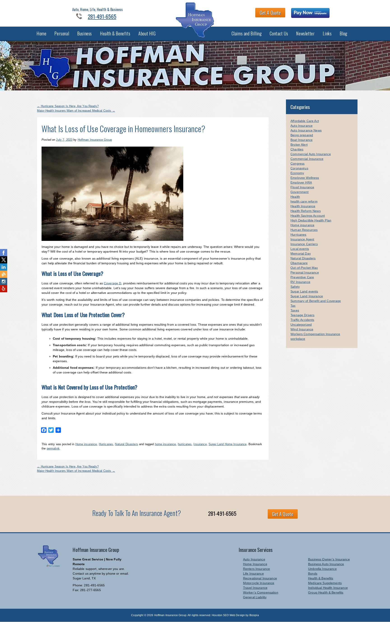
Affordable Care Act (304, 121)
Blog (343, 33)
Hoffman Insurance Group (95, 139)
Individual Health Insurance (328, 588)
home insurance (165, 444)
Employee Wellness (304, 178)
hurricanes (185, 444)
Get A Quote (270, 12)
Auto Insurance (301, 125)
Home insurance (86, 444)
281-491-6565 (102, 16)
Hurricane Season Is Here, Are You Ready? (68, 106)
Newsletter (305, 33)
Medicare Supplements (325, 583)
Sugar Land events (304, 291)
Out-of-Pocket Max (304, 268)
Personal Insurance (304, 272)
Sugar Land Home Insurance (228, 444)
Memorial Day (300, 253)
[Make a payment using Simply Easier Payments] (310, 13)
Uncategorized (301, 324)
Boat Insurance (301, 140)
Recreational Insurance (260, 578)
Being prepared (301, 135)
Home (41, 33)
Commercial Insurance (306, 159)
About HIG (147, 33)
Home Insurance (255, 564)
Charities (296, 149)
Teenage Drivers (302, 315)
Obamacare (299, 263)
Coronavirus (299, 168)
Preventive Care (302, 277)
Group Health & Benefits (325, 592)
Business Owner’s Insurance (329, 559)
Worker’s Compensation (260, 592)
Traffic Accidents (302, 320)
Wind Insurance (301, 329)
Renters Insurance (256, 569)
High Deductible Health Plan (310, 220)
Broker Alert (299, 144)
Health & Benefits (115, 33)
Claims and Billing (247, 33)
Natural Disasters (126, 444)
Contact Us (279, 33)
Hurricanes (106, 444)
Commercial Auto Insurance (310, 154)
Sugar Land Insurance (306, 296)
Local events (299, 249)
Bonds (312, 573)
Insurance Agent (302, 239)
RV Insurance (300, 282)
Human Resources (304, 230)
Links (327, 33)
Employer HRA (301, 182)
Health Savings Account (307, 215)
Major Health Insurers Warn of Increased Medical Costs (76, 110)
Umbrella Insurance (322, 569)
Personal (61, 33)
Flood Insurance (302, 187)
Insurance (200, 444)
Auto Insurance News (306, 130)
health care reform (304, 201)
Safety (295, 286)
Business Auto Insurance (326, 564)
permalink (53, 448)
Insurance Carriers (304, 244)
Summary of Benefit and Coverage (315, 301)
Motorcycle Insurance (258, 583)
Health (295, 196)
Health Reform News (305, 211)
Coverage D (112, 283)
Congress (297, 163)
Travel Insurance (255, 588)
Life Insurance (253, 573)
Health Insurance (302, 206)
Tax (292, 305)
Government (299, 192)
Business (84, 33)
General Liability (255, 597)
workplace (297, 339)
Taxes (294, 310)
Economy (297, 173)
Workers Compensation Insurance (315, 334)
